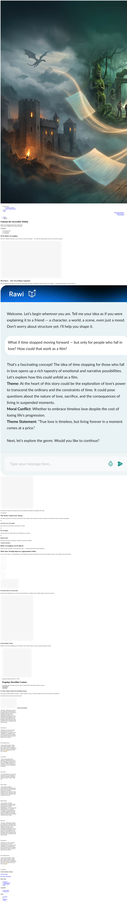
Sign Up (5, 218)
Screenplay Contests (10, 207)
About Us (5, 881)
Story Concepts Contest (11, 208)
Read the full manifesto (5, 542)
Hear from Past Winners (22, 707)
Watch (4, 210)
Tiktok (4, 900)
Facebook (5, 896)
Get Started (3, 228)
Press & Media (121, 214)
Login (4, 217)
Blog (4, 885)
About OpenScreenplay (119, 212)
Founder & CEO (6, 882)
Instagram (5, 899)
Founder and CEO (120, 213)
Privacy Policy (6, 890)
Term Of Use (6, 891)
